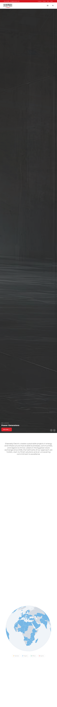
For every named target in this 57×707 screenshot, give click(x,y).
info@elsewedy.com (14, 1)
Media (51, 1)
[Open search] (53, 5)
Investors (39, 1)
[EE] (8, 5)
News (48, 1)
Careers (44, 1)
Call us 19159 (6, 1)
